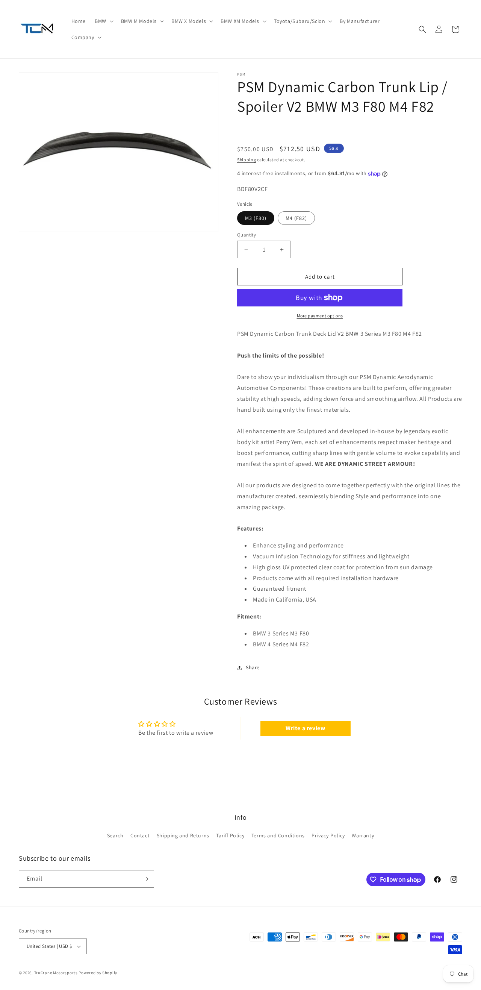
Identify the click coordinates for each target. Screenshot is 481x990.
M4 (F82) (296, 218)
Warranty (363, 835)
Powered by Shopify (98, 972)
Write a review (305, 728)
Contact (140, 835)
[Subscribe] (145, 879)
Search (115, 835)
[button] (103, 21)
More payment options (320, 315)
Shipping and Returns (183, 835)
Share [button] (253, 667)
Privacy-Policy (328, 835)
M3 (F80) (255, 218)
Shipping (246, 159)
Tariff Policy (230, 835)
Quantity (246, 235)
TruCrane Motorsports (56, 972)
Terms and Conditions (278, 835)
